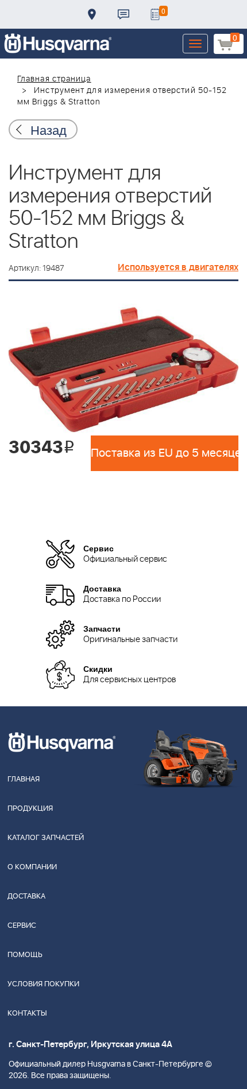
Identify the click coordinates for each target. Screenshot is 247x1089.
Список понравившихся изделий (155, 14)
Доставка (92, 14)
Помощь (25, 955)
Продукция (30, 808)
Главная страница (54, 79)
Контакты (123, 14)
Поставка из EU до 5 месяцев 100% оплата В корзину (164, 453)
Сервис (21, 925)
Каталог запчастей (45, 838)
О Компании (32, 867)
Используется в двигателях (178, 267)
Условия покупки (43, 984)
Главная (23, 779)
